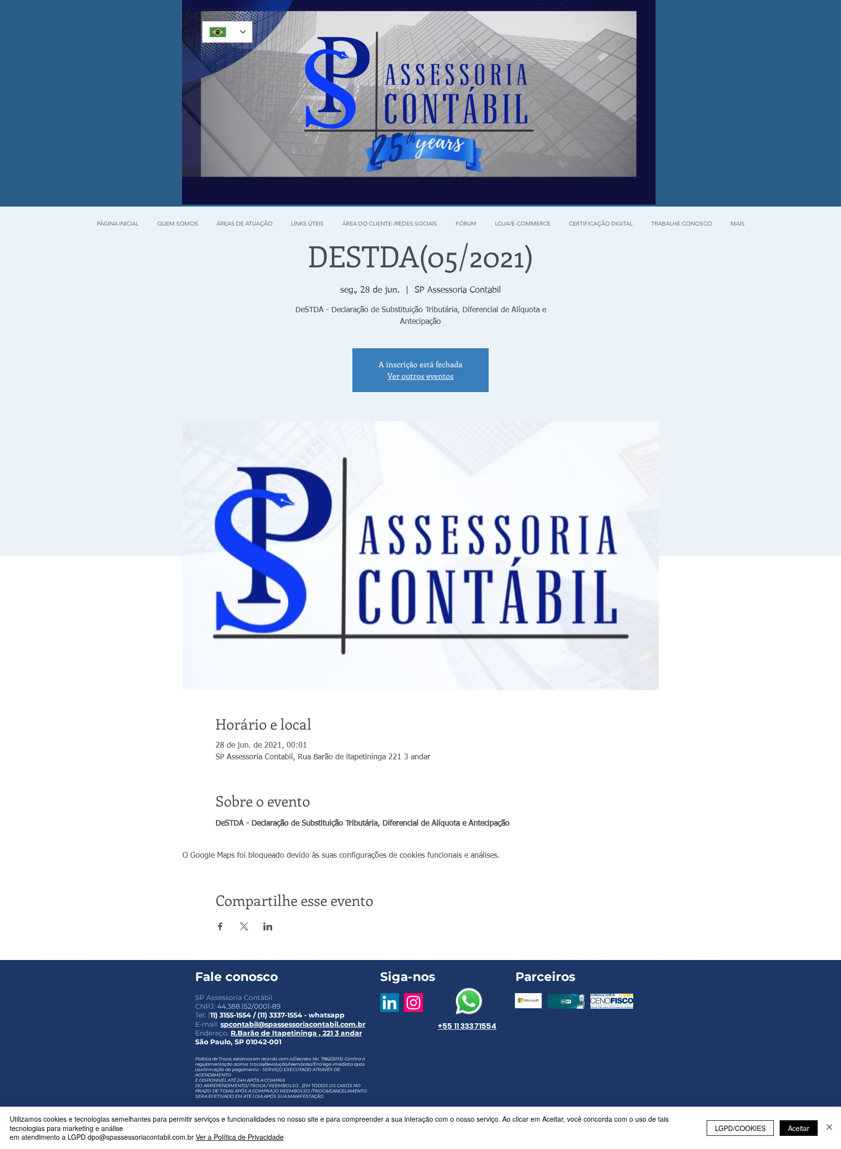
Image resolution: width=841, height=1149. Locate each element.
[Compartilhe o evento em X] (244, 926)
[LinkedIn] (389, 1002)
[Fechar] (829, 1127)
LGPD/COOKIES (740, 1128)
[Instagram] (413, 1002)
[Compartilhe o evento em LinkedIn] (268, 926)
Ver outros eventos (420, 376)
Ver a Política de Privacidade (240, 1137)
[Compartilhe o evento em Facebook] (220, 926)
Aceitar (798, 1128)
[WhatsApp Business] (469, 1001)
